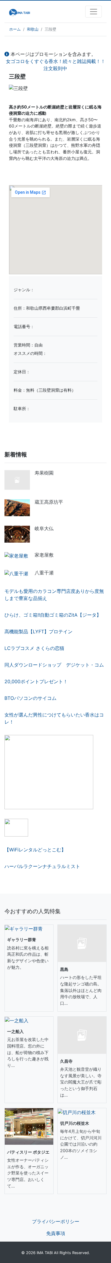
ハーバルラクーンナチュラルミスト (42, 866)
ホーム (15, 29)
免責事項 (55, 1233)
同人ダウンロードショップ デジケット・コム (54, 665)
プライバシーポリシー (55, 1221)
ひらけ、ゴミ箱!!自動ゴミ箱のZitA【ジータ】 (52, 615)
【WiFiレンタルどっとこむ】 (35, 850)
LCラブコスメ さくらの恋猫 (34, 648)
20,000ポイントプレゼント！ (36, 681)
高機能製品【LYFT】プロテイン (38, 631)
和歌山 (32, 29)
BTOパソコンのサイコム (30, 698)
